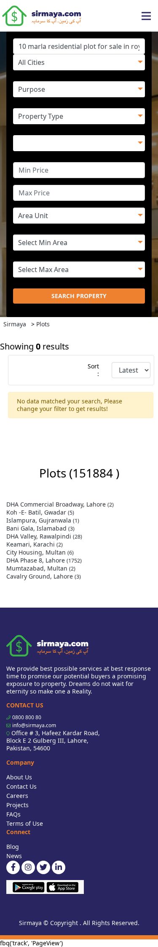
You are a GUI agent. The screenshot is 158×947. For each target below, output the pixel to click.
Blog (12, 847)
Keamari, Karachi (34, 544)
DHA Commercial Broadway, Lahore (60, 504)
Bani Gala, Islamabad (40, 528)
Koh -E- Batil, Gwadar (40, 512)
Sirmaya (14, 324)
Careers (17, 796)
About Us (19, 777)
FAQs (13, 814)
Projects (17, 805)
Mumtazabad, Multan (40, 568)
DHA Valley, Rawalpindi (44, 536)
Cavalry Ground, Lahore (43, 576)
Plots (43, 324)
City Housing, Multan (40, 552)
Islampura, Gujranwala (42, 520)
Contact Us (21, 786)
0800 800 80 (26, 717)
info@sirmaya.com (34, 725)
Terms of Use (24, 823)
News (14, 856)
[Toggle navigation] (146, 16)
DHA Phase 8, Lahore (44, 560)
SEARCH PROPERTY (79, 296)
